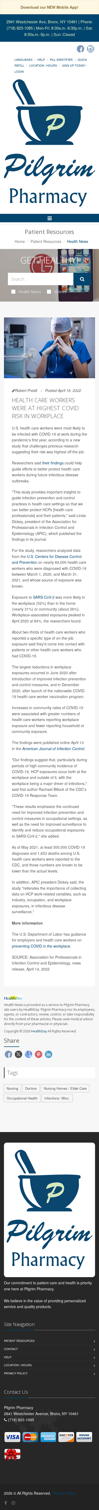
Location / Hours (43, 65)
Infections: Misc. (57, 1098)
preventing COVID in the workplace (41, 946)
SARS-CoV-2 (43, 597)
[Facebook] (80, 49)
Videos (60, 291)
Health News (29, 291)
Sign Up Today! (73, 65)
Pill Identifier (61, 59)
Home (20, 241)
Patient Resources (46, 241)
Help (41, 59)
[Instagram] (90, 49)
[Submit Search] (82, 279)
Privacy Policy (15, 1373)
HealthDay (39, 1031)
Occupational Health (22, 1098)
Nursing (12, 1088)
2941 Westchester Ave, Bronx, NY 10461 (41, 21)
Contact (11, 1349)
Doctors (31, 1088)
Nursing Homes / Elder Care (65, 1088)
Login (19, 71)
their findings (53, 462)
